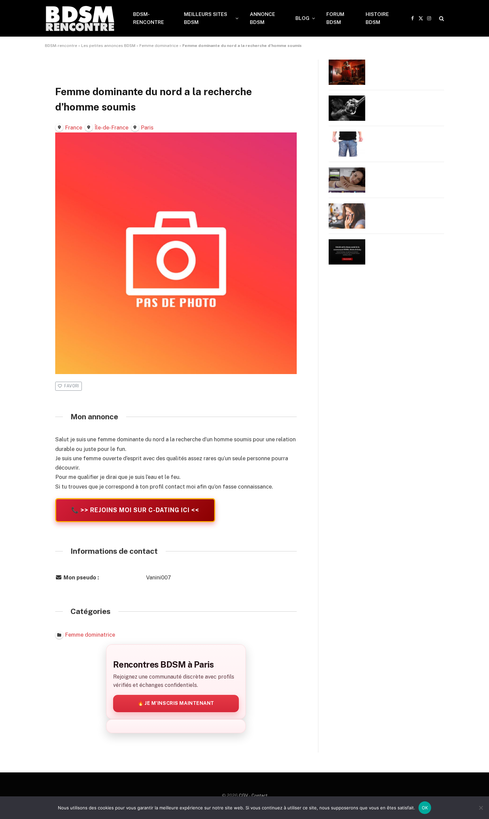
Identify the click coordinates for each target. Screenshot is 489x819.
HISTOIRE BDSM (377, 18)
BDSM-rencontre (61, 45)
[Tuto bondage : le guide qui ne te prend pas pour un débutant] (347, 108)
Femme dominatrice (158, 45)
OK (425, 807)
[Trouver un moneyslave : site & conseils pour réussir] (347, 144)
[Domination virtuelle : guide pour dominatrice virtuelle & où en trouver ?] (347, 216)
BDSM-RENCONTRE (148, 18)
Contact (259, 795)
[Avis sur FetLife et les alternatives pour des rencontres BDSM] (347, 252)
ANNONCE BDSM (262, 18)
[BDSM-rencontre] (80, 18)
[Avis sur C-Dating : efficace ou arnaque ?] (347, 180)
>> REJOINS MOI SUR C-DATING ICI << (135, 510)
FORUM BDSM (335, 18)
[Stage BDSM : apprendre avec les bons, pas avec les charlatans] (347, 72)
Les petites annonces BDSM (108, 45)
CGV (243, 795)
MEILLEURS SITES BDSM (205, 18)
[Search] (441, 18)
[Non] (480, 807)
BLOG (302, 18)
